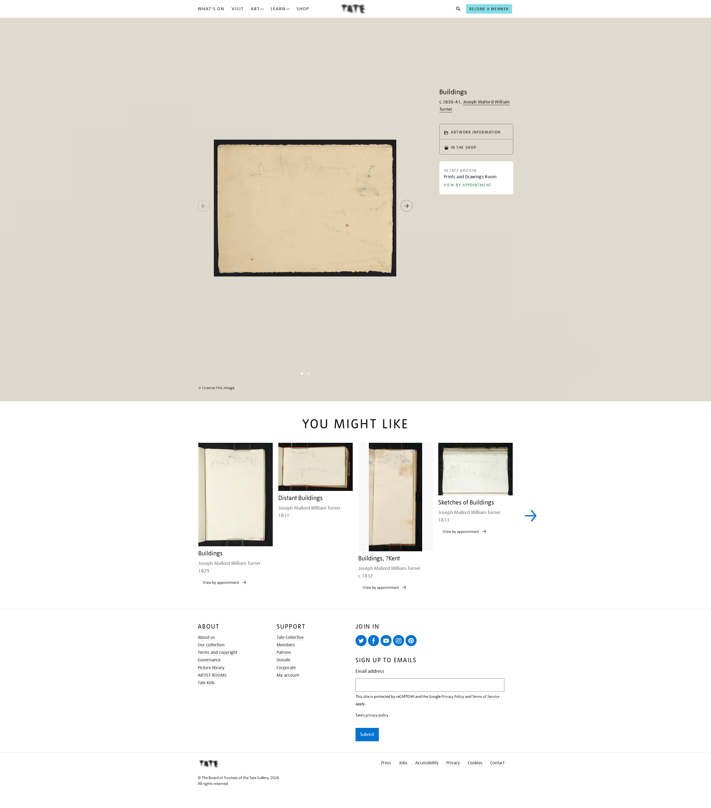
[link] (216, 794)
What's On (211, 9)
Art (255, 9)
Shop (303, 9)
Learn (278, 9)
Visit (238, 9)
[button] (456, 8)
